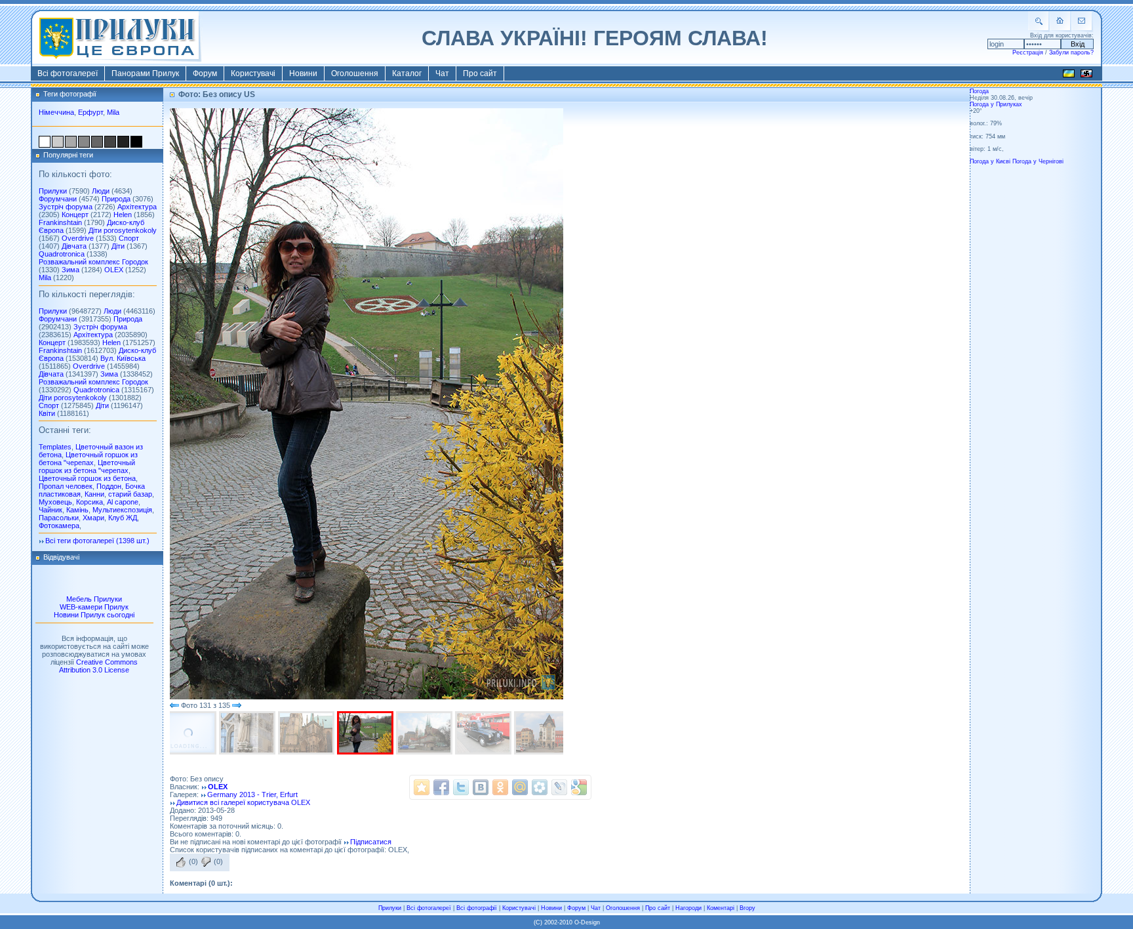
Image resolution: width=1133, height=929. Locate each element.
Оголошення (354, 73)
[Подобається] (181, 862)
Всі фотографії (476, 908)
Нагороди (688, 908)
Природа (116, 199)
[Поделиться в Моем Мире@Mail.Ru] (520, 787)
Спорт (129, 238)
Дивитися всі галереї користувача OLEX (243, 802)
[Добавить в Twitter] (461, 787)
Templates (55, 447)
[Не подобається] (206, 862)
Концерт (75, 214)
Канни (94, 494)
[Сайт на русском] (1086, 75)
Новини (303, 73)
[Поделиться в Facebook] (441, 787)
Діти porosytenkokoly (123, 230)
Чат (442, 73)
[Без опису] (189, 732)
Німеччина (56, 112)
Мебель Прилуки (94, 599)
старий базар (130, 494)
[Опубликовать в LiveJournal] (559, 787)
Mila (113, 112)
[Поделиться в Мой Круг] (539, 787)
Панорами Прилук (145, 73)
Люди (100, 191)
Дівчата (74, 246)
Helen (122, 214)
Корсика (89, 502)
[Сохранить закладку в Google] (579, 787)
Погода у (996, 104)
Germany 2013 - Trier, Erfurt (252, 794)
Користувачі (253, 73)
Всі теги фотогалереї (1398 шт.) (97, 541)
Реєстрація (1027, 52)
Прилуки (53, 191)
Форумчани (58, 199)
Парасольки (59, 518)
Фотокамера (59, 525)
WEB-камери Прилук (94, 607)
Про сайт (480, 73)
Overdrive (78, 238)
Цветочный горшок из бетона (87, 478)
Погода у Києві (990, 161)
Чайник (50, 510)
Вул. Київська (123, 358)
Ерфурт (90, 112)
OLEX (113, 270)
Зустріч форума (65, 207)
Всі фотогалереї (67, 73)
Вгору (747, 908)
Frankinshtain (60, 222)
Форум (205, 73)
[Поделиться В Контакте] (480, 787)
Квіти (47, 413)
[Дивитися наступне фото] (236, 705)
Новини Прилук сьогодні (94, 615)
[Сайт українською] (1069, 75)
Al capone (122, 502)
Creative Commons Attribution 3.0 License (98, 666)
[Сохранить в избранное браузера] (421, 787)
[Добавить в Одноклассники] (500, 787)
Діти (118, 246)
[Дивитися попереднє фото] (174, 705)
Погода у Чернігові (1037, 161)
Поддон (108, 486)
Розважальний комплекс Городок (93, 262)
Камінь (77, 510)
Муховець (55, 502)
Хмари (93, 518)
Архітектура (137, 207)
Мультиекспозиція (122, 510)
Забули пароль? (1071, 52)
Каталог (407, 73)
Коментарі (720, 908)
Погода (979, 91)
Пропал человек (65, 486)
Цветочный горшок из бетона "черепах (88, 458)
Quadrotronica (62, 254)
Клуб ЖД (122, 518)
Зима (70, 270)
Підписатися (370, 842)
